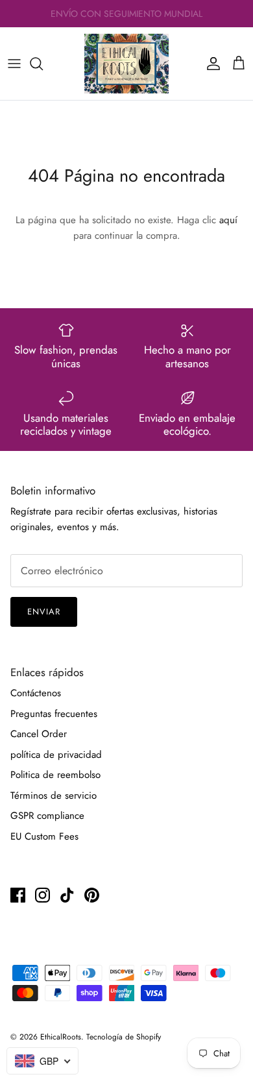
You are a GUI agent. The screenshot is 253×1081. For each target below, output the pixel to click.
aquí (228, 220)
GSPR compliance (47, 815)
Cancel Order (38, 734)
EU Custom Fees (44, 836)
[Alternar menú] (14, 63)
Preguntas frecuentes (53, 714)
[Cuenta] (210, 63)
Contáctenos (35, 693)
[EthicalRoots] (126, 63)
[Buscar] (43, 63)
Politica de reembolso (55, 775)
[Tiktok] (67, 895)
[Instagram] (42, 895)
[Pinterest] (91, 895)
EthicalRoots (60, 1037)
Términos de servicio (53, 795)
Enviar (43, 611)
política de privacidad (56, 754)
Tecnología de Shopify (123, 1037)
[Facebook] (17, 895)
